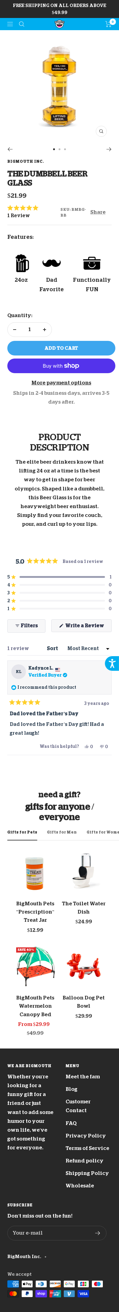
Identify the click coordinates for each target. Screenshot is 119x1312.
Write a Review (88, 627)
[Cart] (108, 24)
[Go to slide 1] (54, 149)
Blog (72, 1089)
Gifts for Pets (22, 832)
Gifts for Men (62, 832)
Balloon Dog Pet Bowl (84, 1002)
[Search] (21, 24)
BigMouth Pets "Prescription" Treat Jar (35, 912)
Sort (53, 648)
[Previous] (10, 149)
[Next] (109, 149)
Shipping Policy (87, 1173)
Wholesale (80, 1185)
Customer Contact (78, 1106)
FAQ (71, 1123)
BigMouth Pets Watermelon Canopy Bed (35, 1006)
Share (98, 212)
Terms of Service (87, 1148)
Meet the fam (83, 1076)
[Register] (97, 1233)
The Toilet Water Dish (84, 907)
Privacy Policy (86, 1135)
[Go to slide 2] (59, 149)
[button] (33, 212)
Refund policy (84, 1160)
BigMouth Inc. (25, 161)
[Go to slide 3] (65, 149)
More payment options (61, 382)
